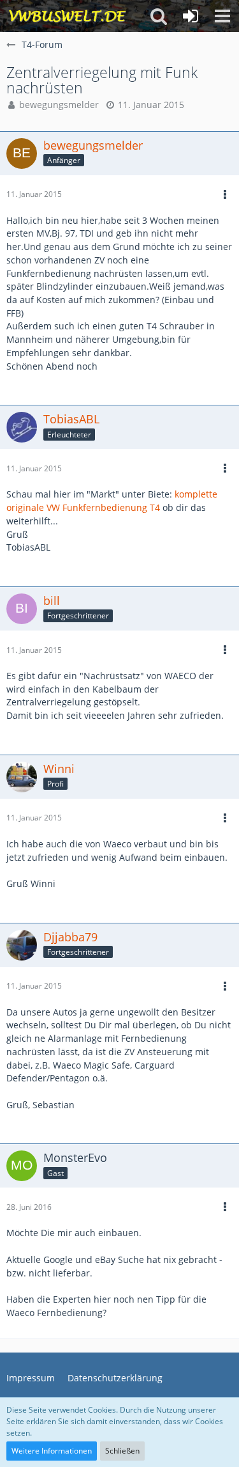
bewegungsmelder (59, 104)
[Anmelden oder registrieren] (190, 16)
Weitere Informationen (51, 1450)
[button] (222, 16)
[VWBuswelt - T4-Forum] (67, 16)
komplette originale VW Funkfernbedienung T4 (111, 501)
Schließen (122, 1450)
